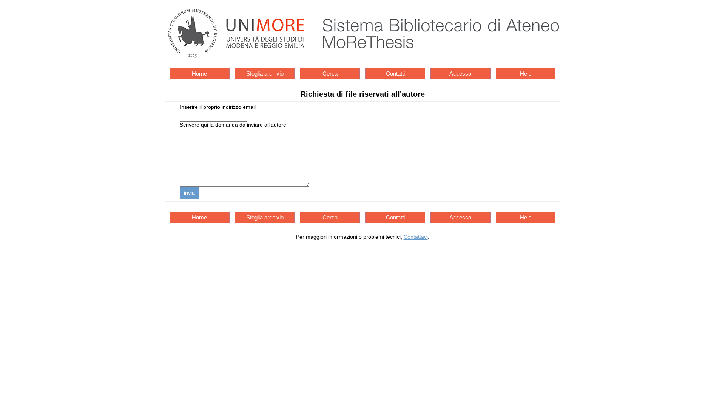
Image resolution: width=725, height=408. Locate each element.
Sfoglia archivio (265, 73)
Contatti (395, 73)
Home (199, 73)
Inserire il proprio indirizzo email (218, 107)
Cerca (330, 73)
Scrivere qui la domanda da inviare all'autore (233, 125)
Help (525, 73)
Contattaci (416, 237)
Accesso (460, 73)
